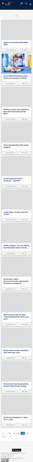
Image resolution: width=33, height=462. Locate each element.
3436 (23, 433)
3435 (18, 433)
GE (30, 4)
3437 (27, 433)
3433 (10, 433)
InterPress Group (5, 458)
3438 (3, 436)
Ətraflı (16, 15)
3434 (14, 433)
